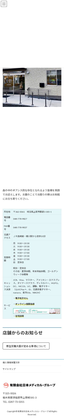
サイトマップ (9, 369)
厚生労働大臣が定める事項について (26, 346)
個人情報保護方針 (11, 362)
